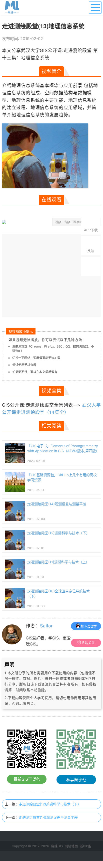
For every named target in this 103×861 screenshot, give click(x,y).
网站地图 (71, 846)
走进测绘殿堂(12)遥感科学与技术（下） (50, 804)
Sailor (46, 625)
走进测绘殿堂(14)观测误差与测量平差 (48, 817)
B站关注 (88, 642)
